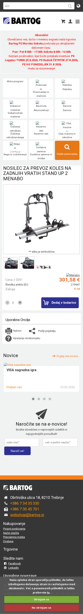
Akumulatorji (41, 110)
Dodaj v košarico (64, 302)
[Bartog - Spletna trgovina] (21, 26)
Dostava (8, 541)
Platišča (67, 89)
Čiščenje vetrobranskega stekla (15, 137)
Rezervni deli (41, 133)
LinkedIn (13, 567)
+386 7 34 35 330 (24, 503)
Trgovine (10, 549)
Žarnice (67, 110)
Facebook (14, 563)
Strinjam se (41, 599)
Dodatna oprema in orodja (41, 156)
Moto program (15, 81)
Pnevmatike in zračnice (41, 94)
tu (48, 592)
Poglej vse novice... (68, 356)
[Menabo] (73, 275)
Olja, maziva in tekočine (67, 135)
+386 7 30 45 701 (24, 509)
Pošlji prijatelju (47, 331)
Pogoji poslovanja (14, 528)
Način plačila (11, 533)
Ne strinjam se (41, 607)
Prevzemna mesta (14, 537)
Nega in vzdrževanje (15, 154)
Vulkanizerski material (15, 114)
